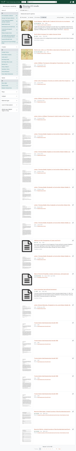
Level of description (7, 105)
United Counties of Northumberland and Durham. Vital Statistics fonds (53, 415)
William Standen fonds (9, 33)
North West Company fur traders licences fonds (47, 34)
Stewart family (9, 86)
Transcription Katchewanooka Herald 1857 (46, 358)
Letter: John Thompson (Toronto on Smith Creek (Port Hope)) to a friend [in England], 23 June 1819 (52, 80)
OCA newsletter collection (9, 16)
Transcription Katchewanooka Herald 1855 (46, 323)
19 (56, 449)
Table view (44, 17)
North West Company (9, 55)
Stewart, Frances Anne (9, 88)
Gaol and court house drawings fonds (9, 42)
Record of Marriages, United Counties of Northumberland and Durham (52, 411)
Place (3, 92)
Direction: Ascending (70, 17)
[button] (70, 2)
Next (59, 449)
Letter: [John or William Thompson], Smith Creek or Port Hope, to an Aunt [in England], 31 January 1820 (52, 116)
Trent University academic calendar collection (9, 21)
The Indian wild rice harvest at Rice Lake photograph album (9, 36)
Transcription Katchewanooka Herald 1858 (46, 376)
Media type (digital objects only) (7, 109)
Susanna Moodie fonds (9, 39)
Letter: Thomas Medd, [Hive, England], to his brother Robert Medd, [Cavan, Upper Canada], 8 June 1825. (52, 205)
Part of (4, 10)
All (2, 13)
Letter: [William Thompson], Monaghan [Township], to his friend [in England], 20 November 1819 (52, 63)
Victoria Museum (9, 72)
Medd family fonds (9, 25)
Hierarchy (31, 17)
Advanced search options (28, 14)
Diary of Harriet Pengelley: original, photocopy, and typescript (51, 274)
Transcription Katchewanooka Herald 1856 (46, 340)
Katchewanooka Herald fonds (9, 27)
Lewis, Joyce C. (9, 57)
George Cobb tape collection (9, 18)
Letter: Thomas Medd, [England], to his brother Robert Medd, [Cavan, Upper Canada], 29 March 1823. (52, 187)
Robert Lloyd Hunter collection (44, 24)
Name (3, 78)
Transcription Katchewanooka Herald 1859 (46, 393)
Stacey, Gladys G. (9, 67)
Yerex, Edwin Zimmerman (9, 74)
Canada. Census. (9, 52)
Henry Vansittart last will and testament (45, 289)
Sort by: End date (60, 17)
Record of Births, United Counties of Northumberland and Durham (52, 429)
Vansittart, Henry (9, 69)
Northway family (9, 60)
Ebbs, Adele (9, 83)
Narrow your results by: (9, 6)
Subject (4, 96)
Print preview (24, 17)
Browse (23, 2)
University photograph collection (9, 29)
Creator (4, 47)
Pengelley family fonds (42, 277)
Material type (5, 100)
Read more (66, 29)
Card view (38, 17)
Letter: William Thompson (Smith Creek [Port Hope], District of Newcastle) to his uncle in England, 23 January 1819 (52, 98)
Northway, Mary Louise (9, 62)
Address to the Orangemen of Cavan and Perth (47, 240)
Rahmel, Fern (9, 65)
